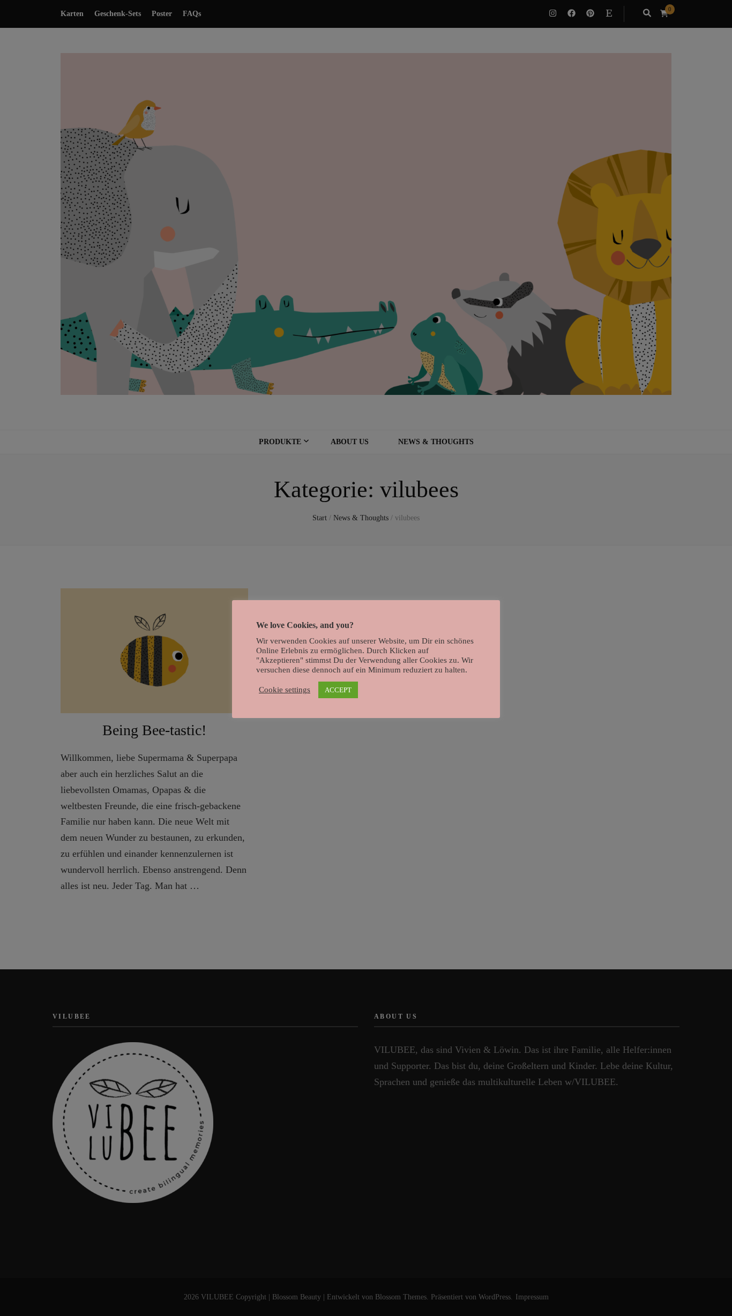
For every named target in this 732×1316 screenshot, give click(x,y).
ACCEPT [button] (338, 690)
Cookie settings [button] (284, 689)
